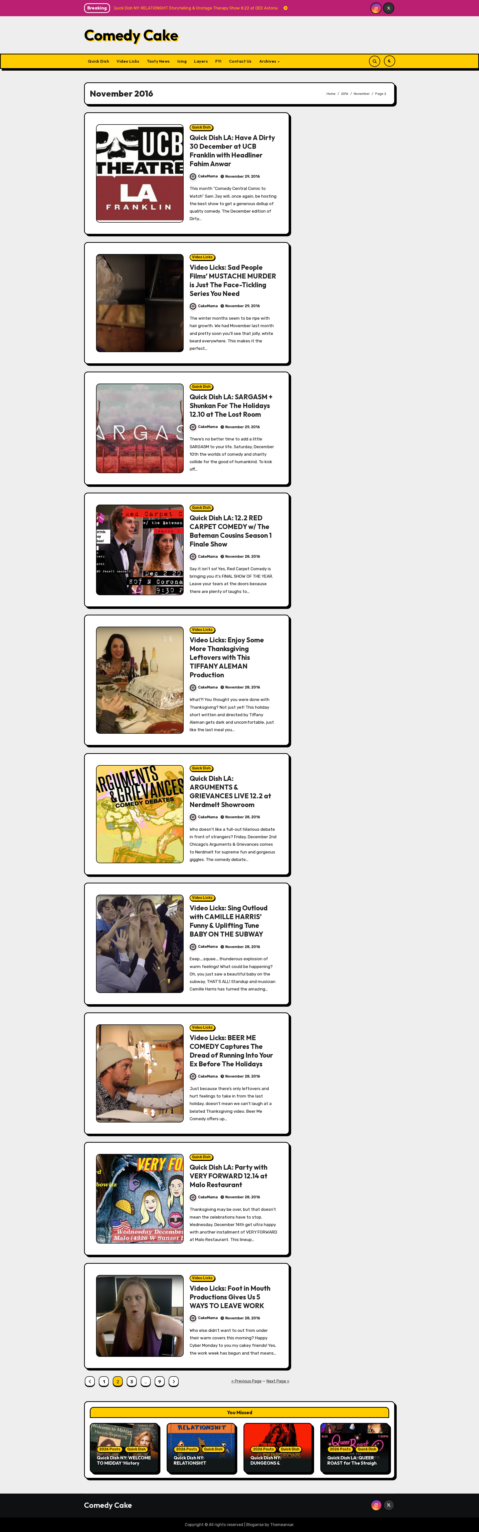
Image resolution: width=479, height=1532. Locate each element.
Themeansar (281, 1524)
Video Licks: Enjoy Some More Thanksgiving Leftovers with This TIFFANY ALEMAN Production (227, 657)
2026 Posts (109, 1449)
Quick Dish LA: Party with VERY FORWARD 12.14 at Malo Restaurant (228, 1176)
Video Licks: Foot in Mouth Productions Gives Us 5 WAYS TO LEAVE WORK (230, 1297)
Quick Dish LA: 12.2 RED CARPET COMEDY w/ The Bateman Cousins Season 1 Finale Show (231, 531)
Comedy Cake (131, 34)
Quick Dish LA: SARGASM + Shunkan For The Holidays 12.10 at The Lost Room (231, 405)
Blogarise (255, 1524)
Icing (182, 61)
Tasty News (158, 61)
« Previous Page (246, 1381)
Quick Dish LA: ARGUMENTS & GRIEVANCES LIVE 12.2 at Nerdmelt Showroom (230, 791)
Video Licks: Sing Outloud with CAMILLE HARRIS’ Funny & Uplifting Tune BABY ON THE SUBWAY (228, 921)
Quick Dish (98, 61)
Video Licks (128, 61)
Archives (268, 61)
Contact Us (240, 61)
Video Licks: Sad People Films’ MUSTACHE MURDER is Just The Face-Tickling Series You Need (233, 280)
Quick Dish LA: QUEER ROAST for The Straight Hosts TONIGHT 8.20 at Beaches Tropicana (353, 1466)
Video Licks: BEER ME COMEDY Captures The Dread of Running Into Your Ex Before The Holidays (231, 1050)
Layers (201, 61)
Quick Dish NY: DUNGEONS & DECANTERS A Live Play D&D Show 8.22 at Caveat (277, 1466)
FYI (218, 61)
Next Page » (277, 1381)
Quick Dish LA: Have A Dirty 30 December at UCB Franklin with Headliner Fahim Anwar (232, 150)
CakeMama (208, 176)
